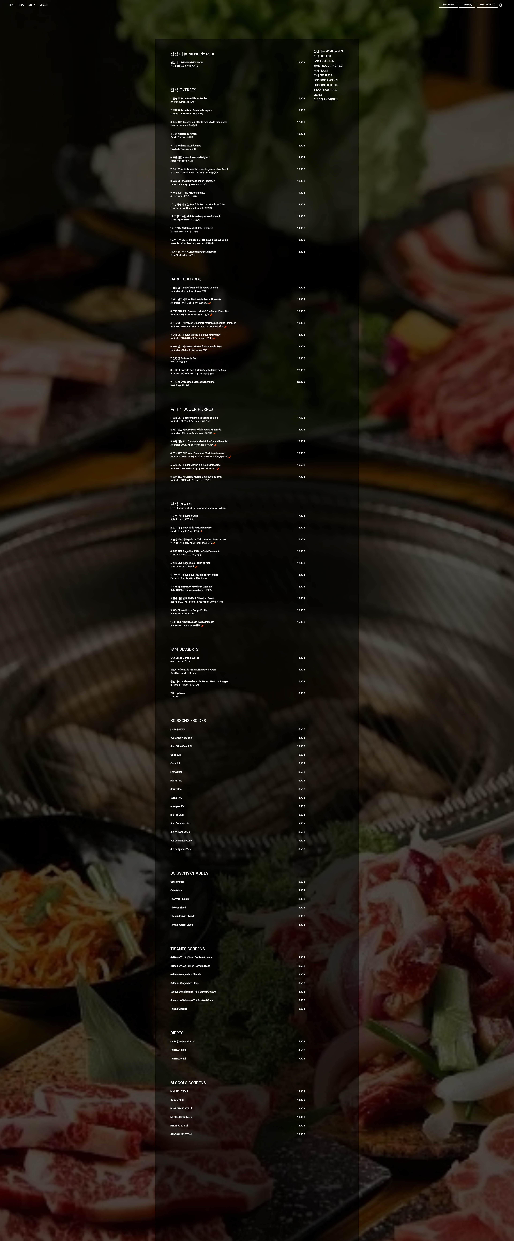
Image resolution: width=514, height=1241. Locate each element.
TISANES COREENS (325, 89)
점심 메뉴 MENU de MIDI (328, 51)
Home (11, 5)
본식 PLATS (321, 70)
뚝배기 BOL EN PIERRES (328, 65)
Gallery (32, 5)
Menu (21, 5)
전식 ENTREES (322, 56)
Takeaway (467, 4)
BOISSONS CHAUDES (326, 85)
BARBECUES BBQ (324, 61)
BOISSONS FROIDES (326, 80)
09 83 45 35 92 (487, 4)
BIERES (318, 94)
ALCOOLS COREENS (326, 99)
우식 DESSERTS (323, 75)
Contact (43, 5)
